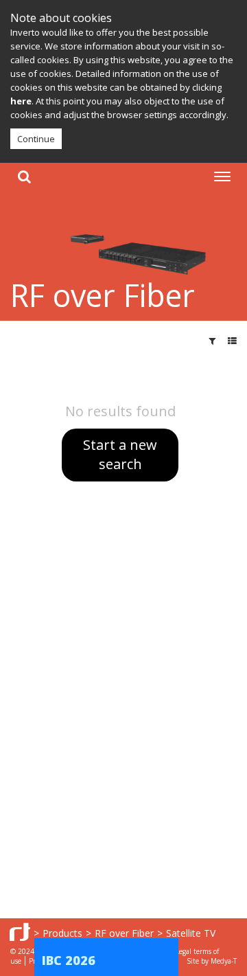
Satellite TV (190, 933)
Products (62, 933)
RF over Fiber (124, 933)
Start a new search (120, 454)
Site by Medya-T (212, 961)
